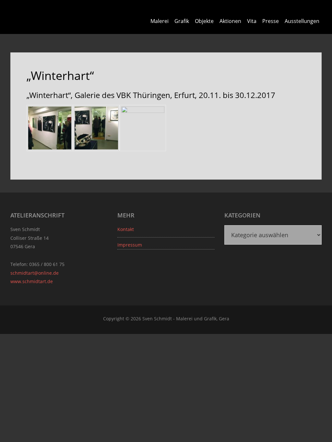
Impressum (129, 245)
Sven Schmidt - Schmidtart (47, 16)
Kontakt (125, 229)
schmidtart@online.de (34, 273)
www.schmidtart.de (31, 281)
